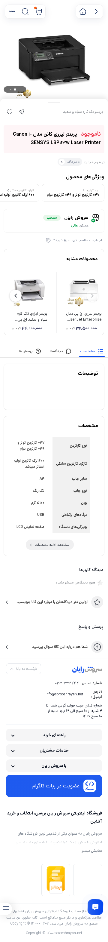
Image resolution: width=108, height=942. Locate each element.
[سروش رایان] (87, 670)
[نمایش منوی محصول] (6, 909)
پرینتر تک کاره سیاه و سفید (83, 112)
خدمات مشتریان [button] (54, 750)
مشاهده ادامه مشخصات (52, 545)
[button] (12, 11)
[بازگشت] (96, 11)
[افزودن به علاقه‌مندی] (9, 112)
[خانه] (82, 11)
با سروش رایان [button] (54, 766)
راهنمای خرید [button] (54, 735)
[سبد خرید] (39, 11)
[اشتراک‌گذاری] (21, 112)
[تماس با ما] (95, 907)
